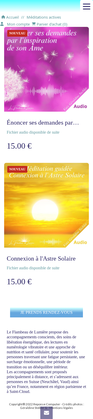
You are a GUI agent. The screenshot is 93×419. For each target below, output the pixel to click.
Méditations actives (44, 17)
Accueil (12, 17)
